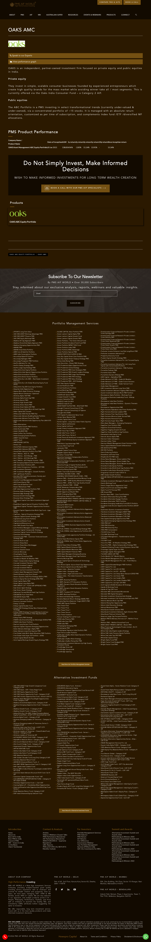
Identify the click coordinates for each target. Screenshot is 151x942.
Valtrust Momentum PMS (109, 607)
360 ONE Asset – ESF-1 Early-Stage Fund (28, 690)
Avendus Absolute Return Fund (24, 760)
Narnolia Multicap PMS (65, 558)
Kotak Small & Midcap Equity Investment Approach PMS (74, 440)
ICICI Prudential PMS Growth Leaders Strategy (73, 372)
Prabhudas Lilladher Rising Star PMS (69, 641)
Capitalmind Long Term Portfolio (25, 519)
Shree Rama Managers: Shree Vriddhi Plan (115, 461)
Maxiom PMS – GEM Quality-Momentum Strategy (74, 480)
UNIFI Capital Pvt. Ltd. (108, 567)
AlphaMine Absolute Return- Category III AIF (29, 739)
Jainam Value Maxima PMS (66, 417)
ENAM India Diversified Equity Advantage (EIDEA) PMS (32, 620)
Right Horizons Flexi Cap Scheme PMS (114, 414)
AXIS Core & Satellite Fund (23, 484)
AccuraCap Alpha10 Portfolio (24, 356)
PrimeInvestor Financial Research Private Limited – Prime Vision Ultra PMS (118, 348)
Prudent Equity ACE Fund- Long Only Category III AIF (75, 786)
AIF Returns (81, 839)
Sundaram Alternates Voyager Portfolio (114, 499)
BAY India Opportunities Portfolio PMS (27, 489)
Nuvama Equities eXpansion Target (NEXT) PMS (73, 601)
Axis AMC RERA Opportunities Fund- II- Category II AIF (32, 764)
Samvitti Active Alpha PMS (110, 436)
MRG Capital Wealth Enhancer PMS (69, 547)
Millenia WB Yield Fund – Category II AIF (71, 752)
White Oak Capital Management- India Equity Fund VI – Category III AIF (120, 788)
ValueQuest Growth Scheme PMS (112, 609)
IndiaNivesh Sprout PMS (65, 395)
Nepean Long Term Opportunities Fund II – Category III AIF (76, 766)
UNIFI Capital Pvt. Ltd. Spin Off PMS (113, 582)
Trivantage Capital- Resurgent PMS (113, 552)
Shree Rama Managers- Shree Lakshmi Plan (115, 459)
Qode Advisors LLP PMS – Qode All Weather (116, 379)
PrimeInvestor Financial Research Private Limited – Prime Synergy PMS (118, 332)
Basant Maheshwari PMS (22, 487)
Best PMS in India (14, 839)
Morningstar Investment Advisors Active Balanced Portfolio (74, 518)
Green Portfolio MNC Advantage (68, 350)
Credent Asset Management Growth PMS (28, 572)
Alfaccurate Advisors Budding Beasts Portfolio (29, 416)
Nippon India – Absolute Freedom (68, 569)
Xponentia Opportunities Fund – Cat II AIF (115, 798)
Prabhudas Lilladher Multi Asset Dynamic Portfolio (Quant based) (74, 635)
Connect (125, 15)
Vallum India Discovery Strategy (112, 605)
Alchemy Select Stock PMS (23, 405)
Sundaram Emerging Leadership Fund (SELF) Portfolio (119, 503)
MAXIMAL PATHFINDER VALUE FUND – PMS (72, 476)
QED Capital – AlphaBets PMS (111, 377)
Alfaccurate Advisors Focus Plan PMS (26, 418)
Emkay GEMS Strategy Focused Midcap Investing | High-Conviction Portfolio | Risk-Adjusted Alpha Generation (31, 613)
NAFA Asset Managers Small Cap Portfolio (71, 556)
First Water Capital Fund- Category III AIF (71, 704)
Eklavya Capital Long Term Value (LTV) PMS (28, 599)
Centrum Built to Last (21, 540)
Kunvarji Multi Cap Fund (65, 446)
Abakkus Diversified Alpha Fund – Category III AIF (31, 703)
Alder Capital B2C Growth (22, 411)
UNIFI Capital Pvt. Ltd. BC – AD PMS (113, 571)
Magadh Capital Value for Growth (68, 452)
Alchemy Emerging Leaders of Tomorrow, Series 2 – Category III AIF (31, 724)
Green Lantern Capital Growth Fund (69, 336)
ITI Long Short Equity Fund (66, 747)
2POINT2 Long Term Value (23, 332)
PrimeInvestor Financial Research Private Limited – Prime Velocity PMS (118, 336)
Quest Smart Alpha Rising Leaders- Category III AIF (118, 690)
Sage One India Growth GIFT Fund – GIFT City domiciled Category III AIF (117, 702)
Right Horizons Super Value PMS (112, 421)
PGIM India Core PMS (64, 621)
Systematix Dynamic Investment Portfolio (115, 509)
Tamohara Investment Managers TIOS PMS (115, 514)
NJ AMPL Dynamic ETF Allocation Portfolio (72, 582)
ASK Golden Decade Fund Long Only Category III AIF (32, 757)
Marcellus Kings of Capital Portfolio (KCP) (71, 465)
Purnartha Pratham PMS (109, 370)
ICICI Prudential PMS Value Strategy (69, 379)
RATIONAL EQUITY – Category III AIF (113, 692)
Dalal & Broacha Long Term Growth (26, 574)
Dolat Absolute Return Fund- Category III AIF (29, 791)
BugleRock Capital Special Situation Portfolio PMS (31, 504)
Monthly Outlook (49, 849)
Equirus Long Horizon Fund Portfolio (26, 624)
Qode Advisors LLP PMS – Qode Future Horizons (117, 381)
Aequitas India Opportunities (23, 389)
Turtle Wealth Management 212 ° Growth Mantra (117, 558)
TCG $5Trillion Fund (108, 532)
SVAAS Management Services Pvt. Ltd (114, 743)
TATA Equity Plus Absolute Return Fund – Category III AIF (119, 750)
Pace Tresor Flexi (63, 605)
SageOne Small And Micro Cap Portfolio (114, 432)
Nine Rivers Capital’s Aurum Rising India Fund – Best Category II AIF (75, 770)
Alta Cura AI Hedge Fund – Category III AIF (28, 744)
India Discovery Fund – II (65, 741)
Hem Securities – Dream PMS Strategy (70, 363)
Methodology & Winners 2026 (123, 837)
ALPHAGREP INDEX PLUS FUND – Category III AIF (31, 737)
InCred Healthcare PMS (65, 386)
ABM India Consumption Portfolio (25, 354)
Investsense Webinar (85, 843)
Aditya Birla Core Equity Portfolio (25, 370)
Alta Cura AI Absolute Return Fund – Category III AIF (31, 742)
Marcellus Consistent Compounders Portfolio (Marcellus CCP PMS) (72, 458)
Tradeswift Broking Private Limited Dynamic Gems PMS (120, 547)
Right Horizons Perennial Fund (111, 418)
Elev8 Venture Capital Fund (66, 692)
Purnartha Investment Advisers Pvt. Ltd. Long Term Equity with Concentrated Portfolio (118, 365)
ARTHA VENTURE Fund (21, 748)
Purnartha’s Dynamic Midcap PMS (112, 375)
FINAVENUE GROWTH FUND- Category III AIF (72, 699)
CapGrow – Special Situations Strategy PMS (29, 514)
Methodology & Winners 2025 (123, 843)
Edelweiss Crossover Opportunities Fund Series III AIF (75, 690)
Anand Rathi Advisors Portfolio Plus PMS (27, 451)
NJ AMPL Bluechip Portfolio (66, 580)
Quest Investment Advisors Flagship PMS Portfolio (118, 390)
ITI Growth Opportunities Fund (67, 745)
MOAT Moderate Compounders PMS (69, 487)
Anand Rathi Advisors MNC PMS (25, 449)
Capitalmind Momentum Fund (24, 523)
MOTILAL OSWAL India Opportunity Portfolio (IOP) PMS (74, 532)
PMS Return (81, 837)
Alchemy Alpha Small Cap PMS (24, 398)
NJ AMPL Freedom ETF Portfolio (68, 592)
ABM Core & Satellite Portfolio (24, 352)
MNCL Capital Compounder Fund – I (69, 754)
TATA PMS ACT (106, 523)
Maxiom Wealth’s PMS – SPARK (68, 485)
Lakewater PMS (62, 448)
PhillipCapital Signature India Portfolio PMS (72, 630)
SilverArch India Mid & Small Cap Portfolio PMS (117, 468)
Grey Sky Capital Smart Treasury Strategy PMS (73, 359)
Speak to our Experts (22, 56)
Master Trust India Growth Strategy (69, 471)
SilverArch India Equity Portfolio (112, 466)
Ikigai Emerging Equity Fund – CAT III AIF (71, 738)
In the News (13, 845)
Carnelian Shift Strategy (22, 534)
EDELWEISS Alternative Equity (67, 688)
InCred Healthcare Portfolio (66, 388)
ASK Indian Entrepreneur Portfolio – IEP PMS (29, 467)
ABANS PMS (18, 347)
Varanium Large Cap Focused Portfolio (114, 616)
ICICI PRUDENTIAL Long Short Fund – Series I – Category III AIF (73, 733)
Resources (73, 15)
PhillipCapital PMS (63, 628)
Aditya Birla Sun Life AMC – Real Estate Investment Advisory (31, 379)
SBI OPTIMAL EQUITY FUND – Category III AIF (117, 719)
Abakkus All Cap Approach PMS (24, 341)
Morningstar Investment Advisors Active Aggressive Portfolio (75, 514)
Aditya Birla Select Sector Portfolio (26, 377)
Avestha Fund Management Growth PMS (28, 480)
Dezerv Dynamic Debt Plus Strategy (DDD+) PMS (30, 576)
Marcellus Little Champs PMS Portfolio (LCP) (72, 467)
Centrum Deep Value (21, 543)
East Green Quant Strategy (23, 590)
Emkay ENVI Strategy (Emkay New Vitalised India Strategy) (30, 609)
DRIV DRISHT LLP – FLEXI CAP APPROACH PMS (30, 585)
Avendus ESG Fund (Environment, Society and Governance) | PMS (29, 477)
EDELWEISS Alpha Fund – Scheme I (69, 686)
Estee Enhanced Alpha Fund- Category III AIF (72, 697)
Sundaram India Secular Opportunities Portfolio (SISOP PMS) (120, 506)
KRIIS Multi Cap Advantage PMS (68, 443)
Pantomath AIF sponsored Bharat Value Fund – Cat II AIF (73, 781)
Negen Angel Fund (63, 761)
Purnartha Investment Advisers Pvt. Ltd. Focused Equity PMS (120, 361)
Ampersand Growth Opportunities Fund (27, 746)
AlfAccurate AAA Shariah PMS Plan (26, 414)
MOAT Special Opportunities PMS (69, 489)
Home (10, 833)
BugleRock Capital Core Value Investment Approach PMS (31, 501)
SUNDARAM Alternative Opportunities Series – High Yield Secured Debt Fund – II (119, 736)
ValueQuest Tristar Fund (109, 772)
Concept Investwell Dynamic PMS (25, 563)
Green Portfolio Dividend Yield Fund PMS (71, 343)
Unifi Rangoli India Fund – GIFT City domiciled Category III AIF (117, 765)
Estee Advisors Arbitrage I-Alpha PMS (26, 629)
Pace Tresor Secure (63, 612)
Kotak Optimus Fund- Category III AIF (70, 750)
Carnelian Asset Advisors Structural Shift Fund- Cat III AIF (32, 773)
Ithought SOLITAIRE (64, 413)
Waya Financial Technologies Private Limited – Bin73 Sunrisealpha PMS (119, 628)
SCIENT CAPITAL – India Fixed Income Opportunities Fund (119, 722)
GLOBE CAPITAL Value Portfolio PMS (70, 332)
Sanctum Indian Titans (108, 441)
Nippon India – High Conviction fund (69, 574)
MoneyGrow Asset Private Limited (69, 496)
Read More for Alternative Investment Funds (75, 810)
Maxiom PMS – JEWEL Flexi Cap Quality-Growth (73, 483)
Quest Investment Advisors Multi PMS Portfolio (117, 393)
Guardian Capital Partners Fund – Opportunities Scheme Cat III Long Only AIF (73, 715)
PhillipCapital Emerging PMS (67, 626)
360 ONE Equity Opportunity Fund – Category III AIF (32, 694)
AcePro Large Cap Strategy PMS (25, 368)
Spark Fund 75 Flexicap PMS (111, 490)
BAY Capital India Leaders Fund (24, 766)
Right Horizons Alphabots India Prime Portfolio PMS (118, 409)
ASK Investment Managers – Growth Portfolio (29, 471)
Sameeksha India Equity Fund (111, 434)
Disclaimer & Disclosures (133, 936)
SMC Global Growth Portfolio (111, 475)
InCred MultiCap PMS (64, 390)
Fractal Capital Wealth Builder (24, 638)
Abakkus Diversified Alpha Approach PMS (28, 343)
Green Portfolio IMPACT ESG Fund (69, 345)
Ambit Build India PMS (21, 429)
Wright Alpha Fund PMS (109, 640)
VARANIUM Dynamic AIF (109, 775)
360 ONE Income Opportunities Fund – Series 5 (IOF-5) (33, 696)
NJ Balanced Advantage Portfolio (68, 596)
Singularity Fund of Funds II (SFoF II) (113, 472)
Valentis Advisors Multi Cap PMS (112, 600)
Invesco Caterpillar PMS (65, 399)
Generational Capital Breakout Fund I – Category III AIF (76, 708)
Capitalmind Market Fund (22, 521)
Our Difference (83, 841)
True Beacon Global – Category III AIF (114, 753)
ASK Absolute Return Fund (23, 755)
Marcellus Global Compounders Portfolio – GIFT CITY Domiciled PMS (75, 461)
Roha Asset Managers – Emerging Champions (116, 423)
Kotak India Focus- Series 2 (66, 435)
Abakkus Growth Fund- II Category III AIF (28, 711)
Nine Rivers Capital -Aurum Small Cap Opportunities (75, 565)
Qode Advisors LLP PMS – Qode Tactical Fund (116, 384)
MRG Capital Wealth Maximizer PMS (69, 549)
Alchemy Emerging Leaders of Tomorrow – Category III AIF (32, 720)
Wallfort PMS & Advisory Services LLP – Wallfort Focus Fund (119, 619)
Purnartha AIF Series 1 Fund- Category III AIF (72, 788)
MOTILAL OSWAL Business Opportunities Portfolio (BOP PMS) (74, 525)
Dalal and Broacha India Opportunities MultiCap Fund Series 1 (32, 788)
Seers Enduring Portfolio (109, 452)
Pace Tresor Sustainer (64, 614)
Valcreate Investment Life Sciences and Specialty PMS (119, 598)
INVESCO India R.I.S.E (64, 404)
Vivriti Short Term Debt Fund (111, 781)
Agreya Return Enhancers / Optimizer (26, 393)
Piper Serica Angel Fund (65, 784)
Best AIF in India (14, 837)
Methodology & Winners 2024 (123, 849)
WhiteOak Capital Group (109, 638)
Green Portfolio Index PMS (66, 347)
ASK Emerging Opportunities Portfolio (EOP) (29, 462)
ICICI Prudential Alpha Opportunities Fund (71, 365)
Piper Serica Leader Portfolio (67, 632)
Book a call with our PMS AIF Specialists (76, 188)
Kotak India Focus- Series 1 (66, 433)
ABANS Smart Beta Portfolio (23, 350)
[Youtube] (74, 889)
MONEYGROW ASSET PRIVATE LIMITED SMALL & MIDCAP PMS (74, 501)
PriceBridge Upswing (64, 651)
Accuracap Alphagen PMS (22, 359)
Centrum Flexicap (20, 547)
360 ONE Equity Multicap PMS (24, 338)
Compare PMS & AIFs (110, 2)
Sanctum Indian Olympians (110, 439)
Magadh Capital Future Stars (67, 450)
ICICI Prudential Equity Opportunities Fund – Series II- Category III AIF (75, 725)
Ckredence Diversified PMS (23, 556)
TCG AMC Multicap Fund (109, 534)
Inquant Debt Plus (63, 743)
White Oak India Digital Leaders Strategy (115, 631)
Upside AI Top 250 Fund (109, 589)
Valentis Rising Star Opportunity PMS (113, 603)
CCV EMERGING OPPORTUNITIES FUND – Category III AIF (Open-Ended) (32, 779)
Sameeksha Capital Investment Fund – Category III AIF (119, 713)
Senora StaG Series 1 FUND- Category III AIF (116, 725)
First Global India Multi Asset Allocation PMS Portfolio (32, 633)
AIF (31, 15)
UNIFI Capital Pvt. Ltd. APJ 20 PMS (113, 569)
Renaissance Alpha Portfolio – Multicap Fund (116, 395)
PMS (22, 15)
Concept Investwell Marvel (23, 567)
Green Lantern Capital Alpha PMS (68, 334)
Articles (46, 833)
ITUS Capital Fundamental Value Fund (70, 415)
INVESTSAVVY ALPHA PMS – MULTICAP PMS (72, 406)
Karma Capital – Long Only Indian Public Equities (74, 422)
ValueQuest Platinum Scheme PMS (113, 614)
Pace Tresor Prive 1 (63, 610)
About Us (11, 835)
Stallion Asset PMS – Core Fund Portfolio (115, 494)
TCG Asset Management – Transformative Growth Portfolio (118, 537)
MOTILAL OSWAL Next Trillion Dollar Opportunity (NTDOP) (74, 542)
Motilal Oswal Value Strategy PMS (68, 545)
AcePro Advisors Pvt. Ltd (22, 363)
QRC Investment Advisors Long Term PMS (115, 388)
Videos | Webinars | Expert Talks (55, 835)
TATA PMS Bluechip (107, 525)
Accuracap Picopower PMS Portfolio (26, 361)
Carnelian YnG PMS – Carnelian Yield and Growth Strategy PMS (30, 537)
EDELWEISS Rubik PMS (21, 597)
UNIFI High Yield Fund (108, 762)
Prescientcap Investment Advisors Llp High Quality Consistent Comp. (74, 644)
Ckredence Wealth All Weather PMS (26, 558)
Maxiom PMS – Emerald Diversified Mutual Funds (74, 478)
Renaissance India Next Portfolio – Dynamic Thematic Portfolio (119, 404)
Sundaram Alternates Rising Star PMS (113, 497)
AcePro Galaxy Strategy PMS (23, 365)
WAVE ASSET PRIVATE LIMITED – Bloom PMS (116, 625)
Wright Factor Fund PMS (109, 644)
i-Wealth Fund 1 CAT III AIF (66, 718)
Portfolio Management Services (89, 833)
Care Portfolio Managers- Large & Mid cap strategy (31, 528)
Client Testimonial (15, 847)
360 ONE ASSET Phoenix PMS (24, 336)
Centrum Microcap (20, 552)
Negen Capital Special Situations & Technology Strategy (73, 561)
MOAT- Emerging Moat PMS (66, 494)
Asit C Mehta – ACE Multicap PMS (25, 458)
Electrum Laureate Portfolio (23, 601)
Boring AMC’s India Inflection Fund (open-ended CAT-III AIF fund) (33, 769)
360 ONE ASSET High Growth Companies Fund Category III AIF (30, 686)
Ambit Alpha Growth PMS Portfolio (25, 427)
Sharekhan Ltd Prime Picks (110, 454)
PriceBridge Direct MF (65, 647)
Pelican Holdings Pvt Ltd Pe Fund (68, 617)
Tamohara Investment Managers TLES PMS (115, 516)
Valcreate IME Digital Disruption (112, 594)
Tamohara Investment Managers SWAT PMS (116, 512)
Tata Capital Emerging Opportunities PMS (115, 518)
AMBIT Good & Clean (21, 438)
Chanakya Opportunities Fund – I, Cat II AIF (28, 783)
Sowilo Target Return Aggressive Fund (114, 485)
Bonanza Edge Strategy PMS (23, 493)
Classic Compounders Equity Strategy (26, 561)
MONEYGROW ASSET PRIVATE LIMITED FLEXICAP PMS (76, 498)
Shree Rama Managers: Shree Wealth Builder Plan (118, 463)
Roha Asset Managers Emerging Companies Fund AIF (119, 699)
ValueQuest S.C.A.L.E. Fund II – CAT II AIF (115, 770)
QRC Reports (48, 845)
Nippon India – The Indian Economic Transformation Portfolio (75, 576)
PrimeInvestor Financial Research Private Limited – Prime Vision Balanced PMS (118, 340)
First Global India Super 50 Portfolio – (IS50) (29, 635)
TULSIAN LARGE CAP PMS (110, 554)
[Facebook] (56, 889)
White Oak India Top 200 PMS (111, 635)
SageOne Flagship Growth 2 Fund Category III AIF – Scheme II (118, 705)
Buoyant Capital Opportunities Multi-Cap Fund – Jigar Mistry (32, 511)
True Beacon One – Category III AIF (113, 756)
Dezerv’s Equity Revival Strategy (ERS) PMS (28, 579)
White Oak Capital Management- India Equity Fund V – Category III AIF (119, 784)
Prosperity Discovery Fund (110, 356)
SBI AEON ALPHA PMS (109, 448)
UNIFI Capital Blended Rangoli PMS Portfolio (116, 565)
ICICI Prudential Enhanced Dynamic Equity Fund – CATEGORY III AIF (74, 721)
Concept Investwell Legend (23, 565)
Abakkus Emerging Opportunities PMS (27, 345)
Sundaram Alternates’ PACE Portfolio (113, 501)
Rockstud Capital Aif (108, 696)
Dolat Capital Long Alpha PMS (24, 583)
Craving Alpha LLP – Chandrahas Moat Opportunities (32, 785)
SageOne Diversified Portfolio (111, 427)
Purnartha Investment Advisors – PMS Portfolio (117, 368)
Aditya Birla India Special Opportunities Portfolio (30, 372)
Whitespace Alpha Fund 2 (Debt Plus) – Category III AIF (120, 795)
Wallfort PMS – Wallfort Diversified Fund (115, 622)
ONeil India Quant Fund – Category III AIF (71, 778)
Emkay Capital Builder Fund (23, 606)
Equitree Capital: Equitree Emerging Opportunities (31, 626)
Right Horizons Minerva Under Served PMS (115, 416)
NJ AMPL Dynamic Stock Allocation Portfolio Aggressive (72, 585)
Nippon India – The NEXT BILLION (69, 773)
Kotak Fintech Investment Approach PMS (71, 428)
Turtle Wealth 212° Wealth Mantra (112, 556)
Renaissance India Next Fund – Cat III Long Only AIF (119, 694)
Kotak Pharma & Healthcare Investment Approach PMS (76, 437)
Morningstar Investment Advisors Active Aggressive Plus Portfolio (75, 510)
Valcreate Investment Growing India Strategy (116, 596)
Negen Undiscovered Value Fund (68, 763)
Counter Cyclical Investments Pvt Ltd (26, 570)
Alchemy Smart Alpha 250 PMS (24, 407)
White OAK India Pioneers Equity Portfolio (115, 633)
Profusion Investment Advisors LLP (113, 353)
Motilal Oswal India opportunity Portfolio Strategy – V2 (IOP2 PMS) (76, 535)
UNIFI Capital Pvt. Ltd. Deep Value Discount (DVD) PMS (120, 574)
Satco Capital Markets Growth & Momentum (116, 445)
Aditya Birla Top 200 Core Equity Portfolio (28, 387)
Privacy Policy (116, 936)
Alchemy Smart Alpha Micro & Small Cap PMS (29, 409)
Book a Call (132, 2)
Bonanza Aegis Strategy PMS (23, 491)
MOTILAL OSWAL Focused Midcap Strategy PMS (74, 529)
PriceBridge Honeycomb (65, 649)
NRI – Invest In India (16, 843)
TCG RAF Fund (106, 540)
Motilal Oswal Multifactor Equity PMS (70, 539)
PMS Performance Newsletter (54, 837)
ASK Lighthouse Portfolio (22, 474)
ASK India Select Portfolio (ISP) (24, 465)
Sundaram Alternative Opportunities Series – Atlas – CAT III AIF (119, 740)
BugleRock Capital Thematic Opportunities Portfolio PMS (31, 507)
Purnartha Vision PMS (108, 372)
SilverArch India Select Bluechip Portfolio (115, 470)
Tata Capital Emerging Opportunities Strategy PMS (118, 521)
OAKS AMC (42, 254)
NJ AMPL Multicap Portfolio (66, 594)
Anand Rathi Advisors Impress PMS (25, 447)
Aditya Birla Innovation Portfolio (25, 374)
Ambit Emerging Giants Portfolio (25, 435)
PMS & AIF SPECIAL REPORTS (54, 847)
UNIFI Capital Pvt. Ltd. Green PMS (112, 576)
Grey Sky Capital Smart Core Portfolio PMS (72, 356)
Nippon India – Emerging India (67, 571)
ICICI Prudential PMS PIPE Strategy (69, 377)
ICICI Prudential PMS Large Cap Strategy (71, 374)
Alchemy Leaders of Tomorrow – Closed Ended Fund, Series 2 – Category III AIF (32, 732)
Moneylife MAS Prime (64, 507)
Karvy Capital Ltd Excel (65, 426)
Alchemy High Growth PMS (23, 402)
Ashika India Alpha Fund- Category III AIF (28, 751)
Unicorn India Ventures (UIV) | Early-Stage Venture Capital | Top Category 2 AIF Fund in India (118, 759)
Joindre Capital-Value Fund (66, 419)
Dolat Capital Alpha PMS (22, 581)
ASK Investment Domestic (22, 469)
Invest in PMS (13, 841)
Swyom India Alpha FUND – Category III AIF (116, 745)
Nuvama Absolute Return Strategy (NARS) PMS (73, 599)
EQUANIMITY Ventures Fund (67, 695)
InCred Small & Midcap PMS (66, 392)
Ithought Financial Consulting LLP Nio (70, 408)
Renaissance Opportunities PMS (112, 407)
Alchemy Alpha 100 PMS (22, 396)
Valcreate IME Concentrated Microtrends (115, 591)
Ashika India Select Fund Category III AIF (28, 753)
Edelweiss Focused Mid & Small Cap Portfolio (29, 592)
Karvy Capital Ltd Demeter (66, 424)
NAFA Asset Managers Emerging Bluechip (71, 554)
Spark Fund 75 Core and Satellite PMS (114, 488)
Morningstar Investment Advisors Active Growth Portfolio (73, 521)
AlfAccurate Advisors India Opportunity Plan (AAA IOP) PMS (32, 421)
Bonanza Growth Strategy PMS (24, 496)
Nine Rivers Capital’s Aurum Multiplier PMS (72, 567)
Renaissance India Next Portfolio (112, 401)
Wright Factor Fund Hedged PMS (112, 642)
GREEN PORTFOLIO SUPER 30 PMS (69, 354)
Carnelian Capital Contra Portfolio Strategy (28, 532)
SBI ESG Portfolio (107, 450)
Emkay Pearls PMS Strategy (23, 617)
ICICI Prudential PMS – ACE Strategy (69, 381)
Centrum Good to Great (22, 549)
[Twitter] (62, 889)
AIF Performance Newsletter (54, 839)
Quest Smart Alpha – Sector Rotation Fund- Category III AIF (120, 686)
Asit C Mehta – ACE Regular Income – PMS (28, 460)
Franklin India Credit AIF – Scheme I (69, 706)
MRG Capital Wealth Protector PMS (69, 552)
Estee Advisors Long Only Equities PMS (27, 631)
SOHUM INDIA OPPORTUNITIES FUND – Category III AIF (119, 728)
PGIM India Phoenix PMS (65, 619)
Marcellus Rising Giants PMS (67, 469)
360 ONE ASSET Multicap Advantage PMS (28, 334)
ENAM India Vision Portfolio (23, 622)
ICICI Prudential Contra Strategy (68, 368)
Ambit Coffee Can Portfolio (23, 433)
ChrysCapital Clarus (20, 554)
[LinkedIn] (68, 889)
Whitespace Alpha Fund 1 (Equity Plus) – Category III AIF (119, 792)
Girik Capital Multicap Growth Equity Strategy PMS (31, 640)
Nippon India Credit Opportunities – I (70, 775)
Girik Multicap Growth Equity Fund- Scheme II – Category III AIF (73, 711)
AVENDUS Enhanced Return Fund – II (26, 762)
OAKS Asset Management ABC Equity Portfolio (27, 147)
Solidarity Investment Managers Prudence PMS (117, 481)
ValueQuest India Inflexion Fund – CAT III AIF (116, 768)
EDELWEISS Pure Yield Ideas (23, 594)
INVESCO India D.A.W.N (65, 401)
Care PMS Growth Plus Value (23, 525)
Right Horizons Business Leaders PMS (114, 412)
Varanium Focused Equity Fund (111, 777)
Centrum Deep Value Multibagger (25, 545)
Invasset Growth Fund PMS (66, 397)
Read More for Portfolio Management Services (76, 664)
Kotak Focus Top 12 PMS (65, 431)
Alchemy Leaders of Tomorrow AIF (25, 735)
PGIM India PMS (62, 623)
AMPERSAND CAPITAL (21, 442)
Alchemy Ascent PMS (21, 400)
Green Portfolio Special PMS (67, 352)
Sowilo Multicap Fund (108, 483)
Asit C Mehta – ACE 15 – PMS (24, 453)
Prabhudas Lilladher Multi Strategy (69, 639)
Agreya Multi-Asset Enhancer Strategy (27, 391)
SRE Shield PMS (106, 492)
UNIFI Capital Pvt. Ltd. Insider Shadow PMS (115, 580)
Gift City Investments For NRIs (89, 849)
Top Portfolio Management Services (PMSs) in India (87, 846)
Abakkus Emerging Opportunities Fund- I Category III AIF (32, 705)
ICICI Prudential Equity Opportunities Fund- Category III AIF (75, 729)
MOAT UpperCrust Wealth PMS (68, 492)
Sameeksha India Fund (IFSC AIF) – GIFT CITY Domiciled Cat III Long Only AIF (116, 715)
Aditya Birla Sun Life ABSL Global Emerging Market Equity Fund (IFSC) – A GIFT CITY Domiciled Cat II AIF (32, 714)
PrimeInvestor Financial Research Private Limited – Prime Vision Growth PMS (118, 344)
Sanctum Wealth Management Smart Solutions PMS (118, 443)
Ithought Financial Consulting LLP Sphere (71, 410)
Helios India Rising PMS (65, 361)
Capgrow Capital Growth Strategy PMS (27, 516)
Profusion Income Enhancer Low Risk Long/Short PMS (119, 351)
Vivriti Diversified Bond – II (110, 779)
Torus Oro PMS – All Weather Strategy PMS (116, 543)
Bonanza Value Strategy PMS (23, 498)
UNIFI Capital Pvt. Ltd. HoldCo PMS (113, 578)
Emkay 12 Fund (19, 603)
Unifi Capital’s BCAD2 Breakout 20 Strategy (116, 585)
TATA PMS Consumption (109, 530)
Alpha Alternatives (20, 424)
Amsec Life (17, 444)
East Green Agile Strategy (22, 588)
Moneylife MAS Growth (65, 505)
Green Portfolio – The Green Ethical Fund (71, 341)
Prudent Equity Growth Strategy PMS (113, 358)
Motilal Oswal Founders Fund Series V (70, 756)
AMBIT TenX (18, 440)
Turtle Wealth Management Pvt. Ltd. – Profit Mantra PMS (118, 561)
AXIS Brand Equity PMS (22, 482)
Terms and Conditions (99, 936)
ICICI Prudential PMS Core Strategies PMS (71, 370)
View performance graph (24, 62)
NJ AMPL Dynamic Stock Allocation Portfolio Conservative (72, 589)
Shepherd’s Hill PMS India (110, 457)
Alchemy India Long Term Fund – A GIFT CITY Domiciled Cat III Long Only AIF (29, 728)
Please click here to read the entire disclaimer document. (27, 930)
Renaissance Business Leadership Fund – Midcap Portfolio (117, 398)
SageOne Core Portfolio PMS (111, 425)
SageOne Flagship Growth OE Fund (113, 430)
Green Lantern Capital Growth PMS (69, 338)
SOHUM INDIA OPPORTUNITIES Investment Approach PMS (119, 478)
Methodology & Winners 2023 (123, 855)
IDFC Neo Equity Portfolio (66, 383)
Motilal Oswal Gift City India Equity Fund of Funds (74, 759)
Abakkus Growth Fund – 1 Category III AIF (28, 709)
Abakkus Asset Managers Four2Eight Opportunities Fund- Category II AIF (31, 699)
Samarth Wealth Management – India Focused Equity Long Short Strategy (119, 709)
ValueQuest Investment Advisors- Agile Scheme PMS (119, 612)
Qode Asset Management (109, 386)
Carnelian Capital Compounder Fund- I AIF (28, 776)
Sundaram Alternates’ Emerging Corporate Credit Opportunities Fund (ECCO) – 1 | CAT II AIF (118, 732)
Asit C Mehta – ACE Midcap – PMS (25, 456)
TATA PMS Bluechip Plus (109, 527)
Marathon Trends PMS (64, 455)
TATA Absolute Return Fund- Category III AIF (116, 747)
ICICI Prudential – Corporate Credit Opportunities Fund (76, 736)
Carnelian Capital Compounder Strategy (27, 530)
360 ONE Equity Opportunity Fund (26, 692)
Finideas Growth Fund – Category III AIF (71, 701)
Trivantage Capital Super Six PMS (112, 549)
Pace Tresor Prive (63, 608)
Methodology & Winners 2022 (123, 861)
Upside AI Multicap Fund (109, 587)
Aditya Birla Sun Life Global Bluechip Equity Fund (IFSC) (31, 383)
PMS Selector (82, 835)
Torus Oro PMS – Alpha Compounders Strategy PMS (118, 545)
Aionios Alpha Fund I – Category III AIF (27, 717)
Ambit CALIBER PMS (21, 431)
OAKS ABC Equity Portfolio (22, 254)
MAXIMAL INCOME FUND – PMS (68, 474)
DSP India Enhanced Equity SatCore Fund (28, 793)
